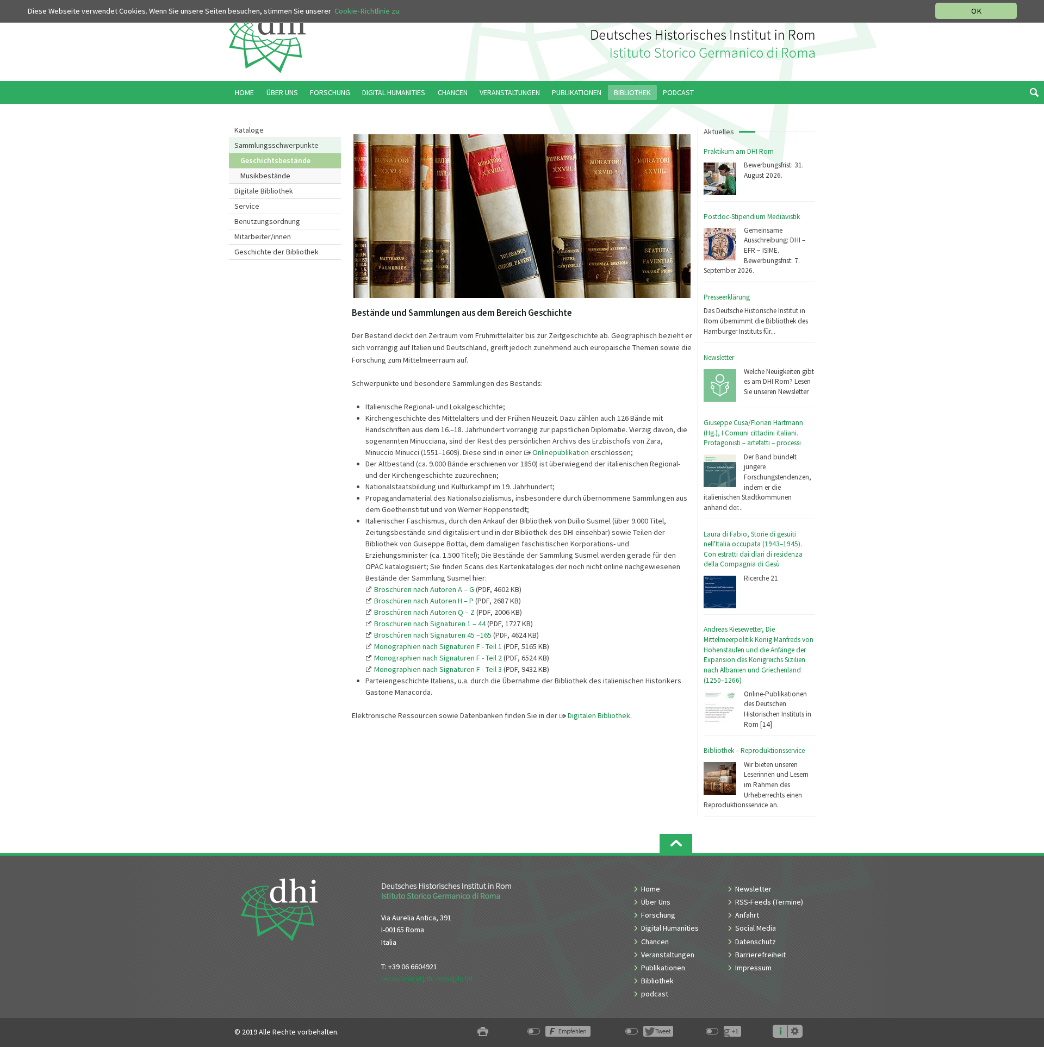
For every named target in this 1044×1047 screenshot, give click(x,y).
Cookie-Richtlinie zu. (367, 11)
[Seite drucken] (482, 1032)
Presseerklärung (727, 297)
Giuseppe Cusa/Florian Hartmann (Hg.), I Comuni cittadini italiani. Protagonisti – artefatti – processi (753, 432)
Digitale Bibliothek (263, 191)
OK (976, 11)
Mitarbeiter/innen (262, 236)
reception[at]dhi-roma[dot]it (427, 978)
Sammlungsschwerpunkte (276, 145)
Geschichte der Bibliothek (276, 252)
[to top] (676, 843)
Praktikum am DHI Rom (739, 151)
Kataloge (249, 130)
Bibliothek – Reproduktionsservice (754, 750)
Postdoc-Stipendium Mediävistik (752, 216)
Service (246, 206)
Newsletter (719, 357)
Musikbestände (265, 175)
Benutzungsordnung (267, 221)
